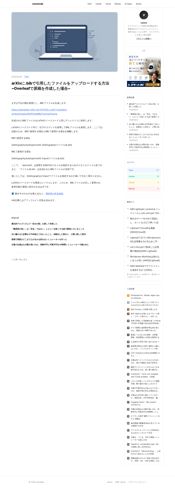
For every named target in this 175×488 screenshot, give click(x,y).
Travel (108, 4)
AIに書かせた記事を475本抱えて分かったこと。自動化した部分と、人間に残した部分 (48, 234)
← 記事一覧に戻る (19, 259)
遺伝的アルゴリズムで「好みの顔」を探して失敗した (34, 223)
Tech (89, 4)
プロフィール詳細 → (143, 39)
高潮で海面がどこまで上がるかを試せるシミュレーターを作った (39, 239)
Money (118, 4)
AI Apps (128, 4)
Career (99, 4)
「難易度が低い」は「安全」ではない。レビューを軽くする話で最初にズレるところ (47, 229)
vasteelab (37, 3)
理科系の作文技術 (54, 193)
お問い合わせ (120, 482)
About (138, 4)
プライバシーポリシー (137, 482)
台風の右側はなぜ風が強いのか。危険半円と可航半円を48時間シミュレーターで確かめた (50, 244)
